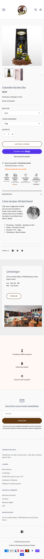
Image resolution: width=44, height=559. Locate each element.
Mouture (5, 108)
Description (7, 194)
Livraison (5, 499)
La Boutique (6, 473)
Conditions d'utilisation (9, 480)
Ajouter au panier (22, 144)
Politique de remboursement (11, 484)
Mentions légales (7, 502)
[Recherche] (35, 9)
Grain (6, 113)
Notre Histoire (7, 469)
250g (6, 124)
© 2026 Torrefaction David (22, 542)
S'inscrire (22, 421)
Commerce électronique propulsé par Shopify (22, 545)
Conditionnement (9, 119)
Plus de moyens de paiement (22, 156)
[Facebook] (22, 531)
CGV (3, 506)
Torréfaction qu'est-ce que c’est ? (13, 476)
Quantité (6, 129)
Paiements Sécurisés (9, 495)
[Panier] (40, 9)
